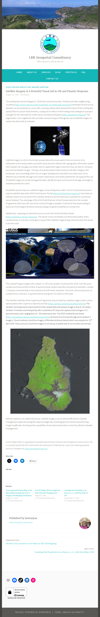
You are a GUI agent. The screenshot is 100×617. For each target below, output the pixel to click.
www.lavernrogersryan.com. (36, 448)
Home (19, 72)
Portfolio (71, 72)
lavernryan (25, 95)
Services (46, 72)
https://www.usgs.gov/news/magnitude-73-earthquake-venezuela (43, 104)
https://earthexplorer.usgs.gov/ (66, 193)
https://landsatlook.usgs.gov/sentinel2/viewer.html (27, 317)
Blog (58, 72)
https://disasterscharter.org (73, 114)
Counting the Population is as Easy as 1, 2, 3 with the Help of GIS (76, 493)
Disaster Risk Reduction (18, 87)
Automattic (78, 612)
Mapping (44, 87)
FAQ (83, 72)
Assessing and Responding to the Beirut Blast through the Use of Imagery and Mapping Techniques (19, 493)
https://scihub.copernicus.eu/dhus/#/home (66, 303)
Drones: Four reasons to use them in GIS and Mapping (31, 542)
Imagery (35, 87)
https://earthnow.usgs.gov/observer (21, 216)
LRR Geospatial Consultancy (50, 58)
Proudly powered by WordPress (33, 612)
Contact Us (52, 78)
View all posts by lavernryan (21, 522)
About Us (32, 72)
